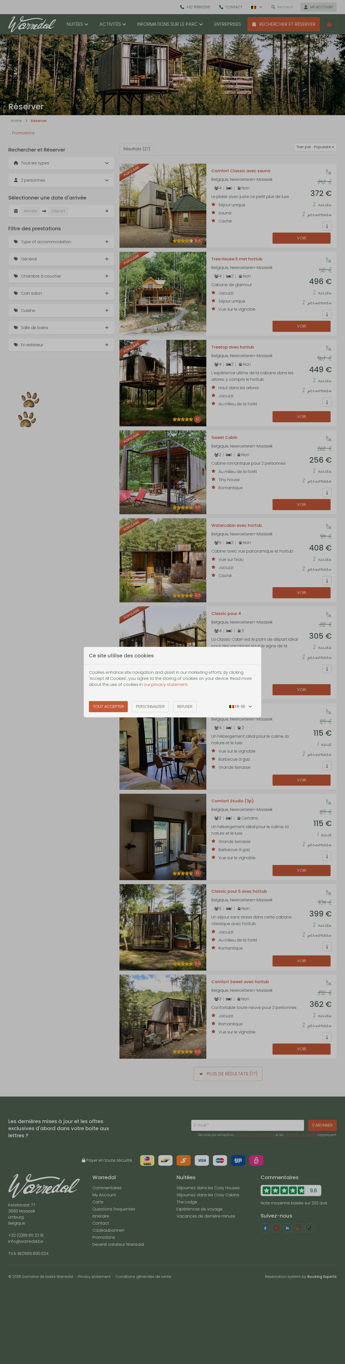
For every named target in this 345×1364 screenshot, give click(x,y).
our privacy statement (166, 684)
